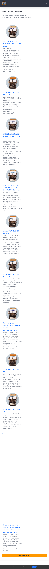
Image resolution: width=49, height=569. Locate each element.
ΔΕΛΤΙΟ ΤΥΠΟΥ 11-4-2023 (12, 399)
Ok (34, 566)
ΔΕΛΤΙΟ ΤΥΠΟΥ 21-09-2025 (12, 82)
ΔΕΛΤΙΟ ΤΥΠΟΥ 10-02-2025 (12, 264)
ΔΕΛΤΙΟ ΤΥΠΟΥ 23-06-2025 (12, 221)
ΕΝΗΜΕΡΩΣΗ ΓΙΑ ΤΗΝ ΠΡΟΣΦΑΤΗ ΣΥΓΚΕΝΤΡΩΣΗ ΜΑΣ (12, 175)
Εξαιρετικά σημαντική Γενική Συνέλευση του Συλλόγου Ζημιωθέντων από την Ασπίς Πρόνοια (12, 313)
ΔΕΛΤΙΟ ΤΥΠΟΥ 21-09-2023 (12, 360)
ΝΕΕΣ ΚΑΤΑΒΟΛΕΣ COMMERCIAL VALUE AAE (12, 31)
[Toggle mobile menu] (46, 3)
